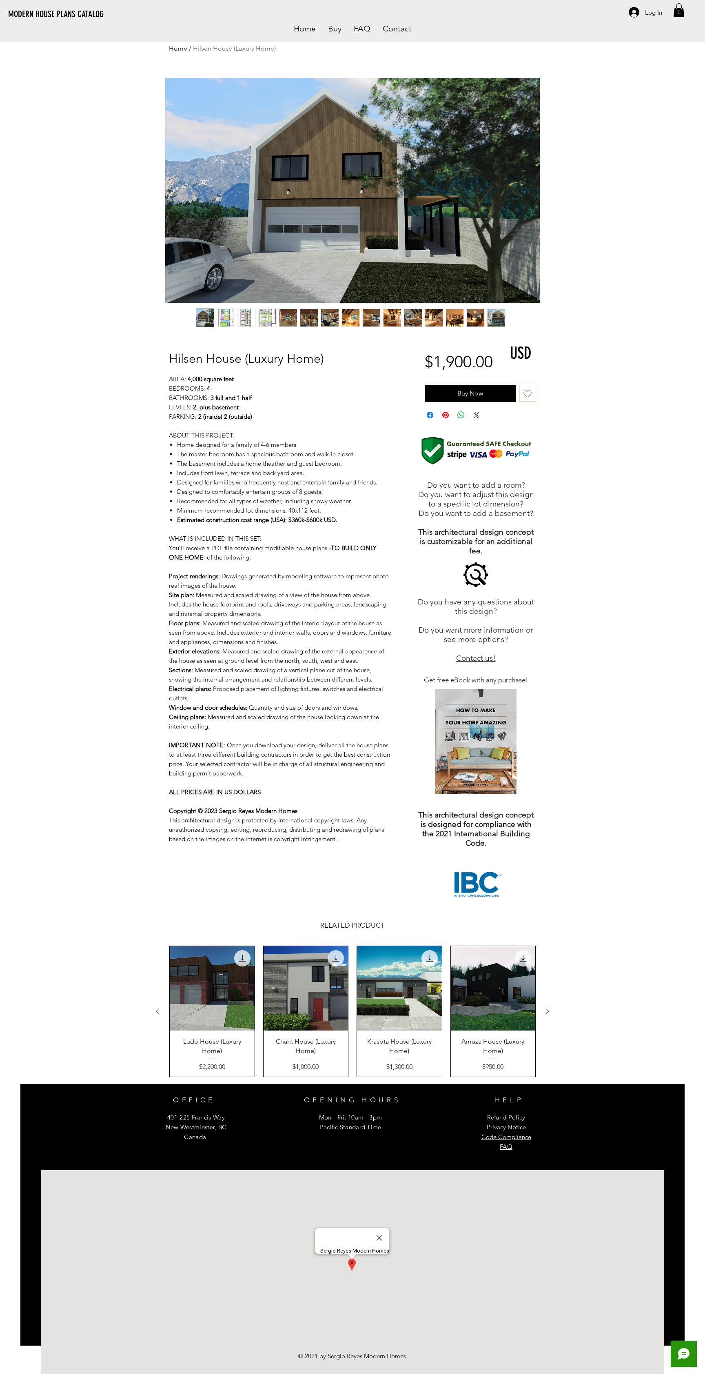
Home (178, 48)
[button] (679, 10)
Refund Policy (506, 1117)
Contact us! (476, 658)
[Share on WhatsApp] (461, 415)
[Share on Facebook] (430, 415)
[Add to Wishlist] (527, 393)
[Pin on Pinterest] (445, 415)
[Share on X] (476, 415)
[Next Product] (547, 1011)
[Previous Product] (157, 1011)
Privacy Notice (506, 1127)
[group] (352, 1011)
